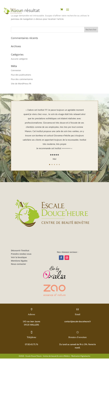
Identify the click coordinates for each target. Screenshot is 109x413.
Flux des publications (21, 74)
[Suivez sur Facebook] (61, 257)
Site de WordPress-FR (21, 83)
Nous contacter (18, 264)
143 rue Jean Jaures (31, 322)
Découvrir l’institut (20, 250)
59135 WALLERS (31, 325)
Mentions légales (19, 260)
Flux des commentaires (22, 79)
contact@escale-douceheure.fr (77, 322)
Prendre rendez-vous (21, 254)
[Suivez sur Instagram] (67, 257)
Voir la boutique (19, 257)
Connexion (16, 70)
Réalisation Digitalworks (80, 356)
